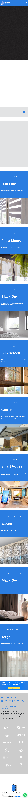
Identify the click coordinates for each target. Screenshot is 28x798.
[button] (25, 795)
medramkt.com (18, 796)
